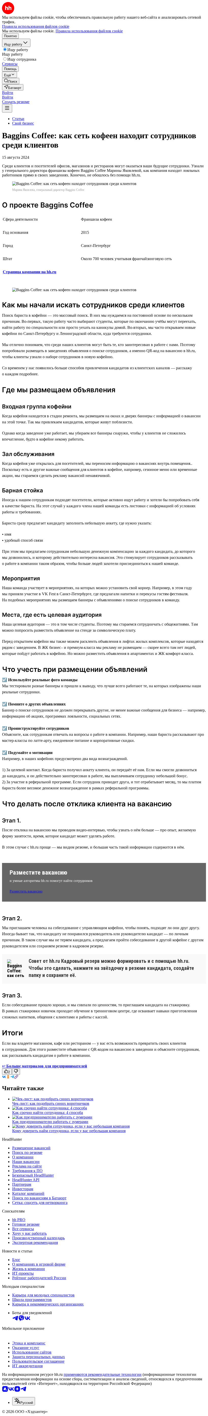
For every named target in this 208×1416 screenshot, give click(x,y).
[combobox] (23, 1401)
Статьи (18, 119)
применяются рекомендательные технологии (103, 1374)
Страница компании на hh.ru (29, 272)
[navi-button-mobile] (7, 108)
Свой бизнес (23, 123)
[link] (10, 81)
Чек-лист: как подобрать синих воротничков (50, 1103)
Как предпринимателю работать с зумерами (50, 1122)
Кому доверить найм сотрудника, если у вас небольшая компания (69, 1131)
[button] (7, 92)
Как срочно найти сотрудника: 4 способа (47, 1112)
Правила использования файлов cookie (89, 31)
